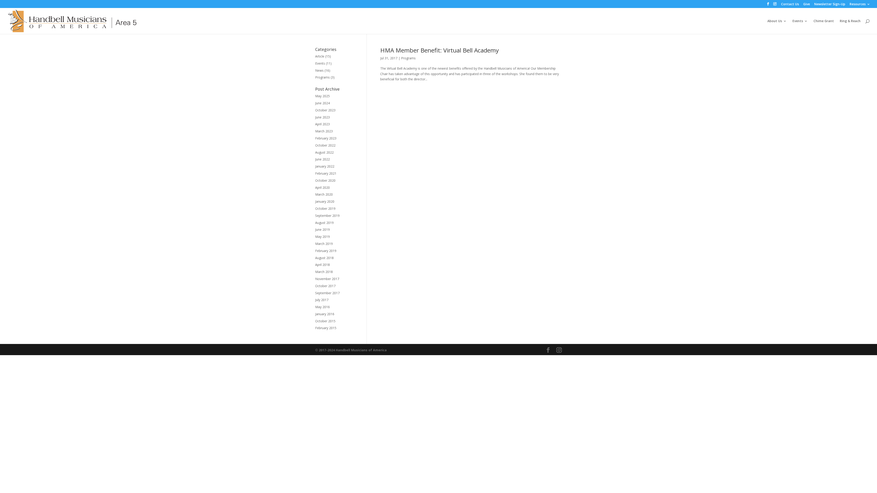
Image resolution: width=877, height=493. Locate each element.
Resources (858, 4)
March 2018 (324, 272)
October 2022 (325, 145)
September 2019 (327, 215)
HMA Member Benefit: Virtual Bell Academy (439, 50)
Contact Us (790, 4)
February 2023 (325, 138)
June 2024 (322, 103)
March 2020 (324, 194)
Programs (408, 58)
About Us (774, 21)
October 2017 (325, 286)
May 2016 (322, 307)
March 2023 (324, 131)
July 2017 (321, 300)
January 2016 (324, 314)
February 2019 (325, 251)
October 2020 (325, 180)
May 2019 (322, 236)
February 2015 (325, 328)
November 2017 (327, 279)
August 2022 (324, 152)
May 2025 (322, 96)
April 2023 (322, 124)
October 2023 (325, 110)
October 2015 (325, 321)
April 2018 (322, 264)
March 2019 (324, 243)
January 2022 (324, 166)
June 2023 (322, 117)
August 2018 (324, 258)
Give (806, 4)
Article (319, 56)
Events (797, 21)
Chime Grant (824, 21)
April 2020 (322, 187)
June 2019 (322, 229)
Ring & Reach (850, 21)
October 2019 (325, 208)
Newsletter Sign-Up (829, 4)
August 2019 (324, 222)
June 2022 (322, 159)
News (319, 70)
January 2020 (324, 201)
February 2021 (325, 173)
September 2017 (327, 293)
